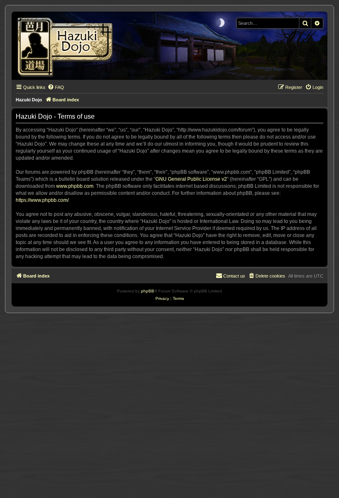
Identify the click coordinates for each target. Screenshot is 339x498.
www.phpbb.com (74, 186)
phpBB (147, 291)
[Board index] (68, 46)
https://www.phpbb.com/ (42, 200)
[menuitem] (56, 87)
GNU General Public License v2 (191, 179)
